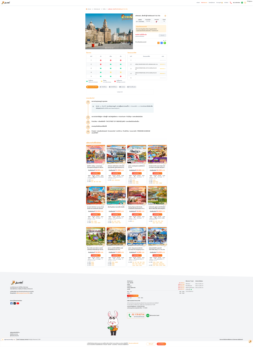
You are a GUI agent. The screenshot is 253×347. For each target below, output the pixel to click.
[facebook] (11, 303)
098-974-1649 (181, 284)
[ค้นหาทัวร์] (245, 2)
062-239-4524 (181, 286)
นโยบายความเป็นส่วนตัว (238, 339)
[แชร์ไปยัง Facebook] (161, 42)
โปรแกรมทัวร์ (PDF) (93, 87)
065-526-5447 (181, 287)
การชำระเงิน (188, 289)
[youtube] (17, 303)
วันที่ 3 (88, 122)
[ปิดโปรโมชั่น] (250, 341)
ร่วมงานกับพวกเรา (189, 291)
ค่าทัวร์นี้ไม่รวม (114, 87)
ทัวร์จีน (104, 9)
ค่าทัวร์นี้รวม (104, 87)
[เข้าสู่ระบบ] (249, 3)
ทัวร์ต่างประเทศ (204, 2)
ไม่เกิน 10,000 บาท (199, 284)
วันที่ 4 (88, 127)
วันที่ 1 (88, 102)
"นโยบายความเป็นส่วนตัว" (133, 343)
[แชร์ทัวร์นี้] (158, 42)
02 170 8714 (236, 2)
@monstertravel (154, 315)
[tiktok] (14, 303)
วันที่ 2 (88, 117)
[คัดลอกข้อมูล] (165, 16)
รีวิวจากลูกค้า (218, 2)
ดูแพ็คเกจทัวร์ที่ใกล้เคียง (139, 36)
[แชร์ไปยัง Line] (164, 42)
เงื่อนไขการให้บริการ (227, 339)
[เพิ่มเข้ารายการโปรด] (104, 147)
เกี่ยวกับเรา (188, 284)
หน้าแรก (89, 9)
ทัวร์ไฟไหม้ (226, 2)
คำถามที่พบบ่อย (132, 87)
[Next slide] (131, 31)
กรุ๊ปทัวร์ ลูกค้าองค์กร (190, 287)
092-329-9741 (181, 289)
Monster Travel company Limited (19, 339)
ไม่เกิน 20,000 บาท (199, 287)
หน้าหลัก (198, 2)
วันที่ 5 (88, 132)
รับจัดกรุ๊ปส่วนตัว (212, 2)
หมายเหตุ (123, 87)
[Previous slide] (87, 31)
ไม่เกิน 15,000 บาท (199, 286)
